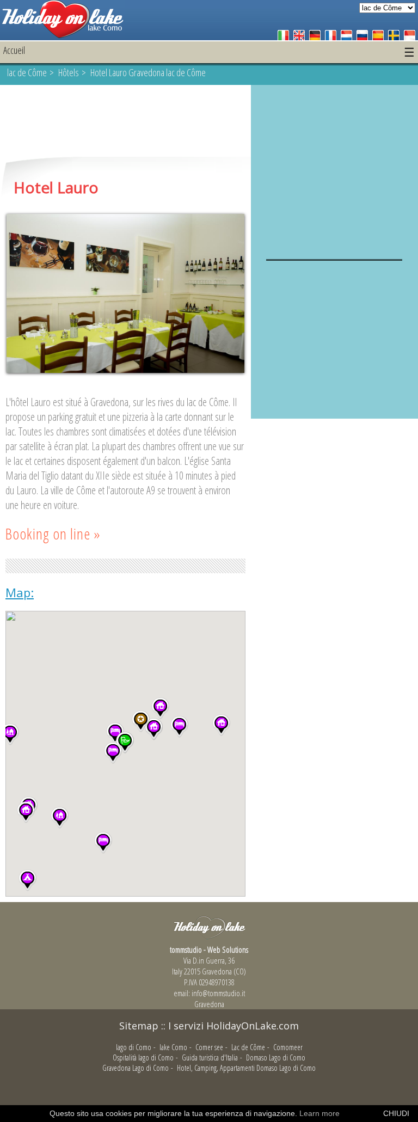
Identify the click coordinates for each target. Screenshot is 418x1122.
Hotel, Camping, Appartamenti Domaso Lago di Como (246, 1068)
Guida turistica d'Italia (210, 1057)
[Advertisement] (125, 122)
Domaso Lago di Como (275, 1057)
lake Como (173, 1047)
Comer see (209, 1047)
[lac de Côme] (62, 35)
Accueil (14, 50)
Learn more (319, 1113)
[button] (26, 812)
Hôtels (68, 72)
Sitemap (138, 1025)
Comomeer (288, 1047)
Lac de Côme (248, 1047)
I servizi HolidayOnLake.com (233, 1025)
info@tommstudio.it (218, 993)
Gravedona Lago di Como (135, 1068)
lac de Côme (27, 72)
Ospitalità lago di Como (143, 1057)
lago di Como (133, 1047)
